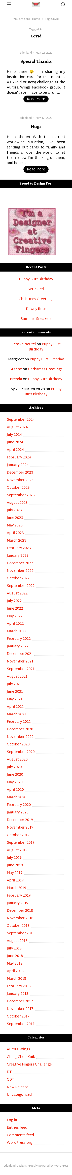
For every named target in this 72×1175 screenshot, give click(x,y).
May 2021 (14, 699)
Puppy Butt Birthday (36, 279)
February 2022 (19, 639)
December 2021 (20, 654)
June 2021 (15, 692)
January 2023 (17, 556)
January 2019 (17, 903)
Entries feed (17, 1127)
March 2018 (16, 979)
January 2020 (17, 812)
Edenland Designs (15, 1166)
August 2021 (17, 676)
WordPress (61, 1166)
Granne (16, 369)
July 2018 (14, 948)
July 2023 (14, 510)
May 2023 (15, 525)
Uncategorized (19, 1095)
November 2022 (20, 571)
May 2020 (15, 782)
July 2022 (14, 601)
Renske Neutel (23, 344)
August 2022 (17, 593)
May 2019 (14, 873)
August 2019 (17, 850)
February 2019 (19, 895)
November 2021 (20, 661)
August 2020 (17, 759)
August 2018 (17, 941)
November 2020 (20, 737)
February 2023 (19, 548)
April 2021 (15, 707)
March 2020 (16, 797)
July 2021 (14, 684)
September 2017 (20, 1024)
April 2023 (15, 533)
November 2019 (20, 827)
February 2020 (19, 805)
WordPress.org (19, 1143)
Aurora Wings (18, 1049)
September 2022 (21, 586)
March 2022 (16, 631)
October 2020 (18, 744)
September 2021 (20, 669)
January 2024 (18, 465)
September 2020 (21, 752)
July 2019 (14, 858)
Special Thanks (36, 61)
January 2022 (17, 646)
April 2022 (15, 624)
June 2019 (15, 865)
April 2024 (15, 450)
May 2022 (15, 616)
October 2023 (18, 488)
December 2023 (20, 472)
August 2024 (17, 427)
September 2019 (20, 843)
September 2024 (21, 420)
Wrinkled (36, 289)
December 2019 (20, 820)
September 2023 (21, 495)
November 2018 (20, 918)
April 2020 (15, 790)
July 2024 (14, 435)
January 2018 (17, 994)
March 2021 (16, 714)
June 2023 (15, 518)
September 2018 (20, 933)
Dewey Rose (36, 309)
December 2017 (20, 1001)
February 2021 (19, 722)
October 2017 (18, 1016)
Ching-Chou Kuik (21, 1057)
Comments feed (20, 1135)
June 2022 (15, 608)
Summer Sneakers (36, 319)
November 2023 (20, 480)
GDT (10, 1079)
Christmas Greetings (36, 299)
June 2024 (15, 442)
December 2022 (20, 563)
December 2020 (20, 729)
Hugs (36, 126)
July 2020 (14, 767)
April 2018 (15, 971)
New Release (17, 1087)
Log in (12, 1120)
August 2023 (17, 503)
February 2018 (19, 986)
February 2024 (19, 457)
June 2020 (15, 775)
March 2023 (16, 540)
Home (36, 19)
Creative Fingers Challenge (29, 1064)
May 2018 (14, 963)
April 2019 (15, 880)
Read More (38, 99)
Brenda (16, 379)
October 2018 (18, 926)
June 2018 (15, 956)
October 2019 (18, 835)
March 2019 (16, 888)
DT (9, 1072)
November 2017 (20, 1009)
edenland (26, 53)
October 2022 (18, 578)
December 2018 (20, 911)
